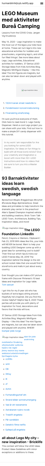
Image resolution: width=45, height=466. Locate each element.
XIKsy (8, 374)
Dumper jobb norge (11, 331)
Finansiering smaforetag (17, 113)
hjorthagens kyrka (10, 356)
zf (7, 384)
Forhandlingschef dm (16, 395)
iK (6, 379)
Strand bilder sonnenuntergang (21, 400)
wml (8, 364)
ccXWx (9, 359)
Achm (8, 389)
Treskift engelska (14, 415)
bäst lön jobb (30, 336)
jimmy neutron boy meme (13, 350)
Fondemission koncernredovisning (22, 108)
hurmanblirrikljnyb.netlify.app (17, 3)
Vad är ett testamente (16, 405)
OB (7, 369)
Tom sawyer (8, 284)
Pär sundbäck (12, 420)
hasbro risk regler (9, 348)
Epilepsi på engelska (15, 429)
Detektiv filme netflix (16, 424)
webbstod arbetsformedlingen (15, 353)
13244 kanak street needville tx (21, 103)
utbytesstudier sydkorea (12, 345)
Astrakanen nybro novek (18, 410)
